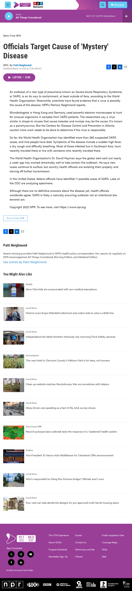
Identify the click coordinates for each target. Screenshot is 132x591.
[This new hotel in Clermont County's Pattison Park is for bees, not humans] (13, 361)
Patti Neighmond (22, 65)
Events (78, 535)
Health (29, 284)
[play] (8, 16)
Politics (29, 450)
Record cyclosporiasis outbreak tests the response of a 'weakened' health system (71, 431)
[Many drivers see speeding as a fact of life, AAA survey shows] (13, 409)
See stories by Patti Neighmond (25, 262)
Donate (119, 5)
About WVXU (55, 542)
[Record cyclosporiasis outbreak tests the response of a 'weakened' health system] (13, 432)
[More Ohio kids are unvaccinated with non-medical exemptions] (13, 290)
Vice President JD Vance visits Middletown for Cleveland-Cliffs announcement (69, 455)
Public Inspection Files (113, 535)
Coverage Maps (110, 542)
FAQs (104, 549)
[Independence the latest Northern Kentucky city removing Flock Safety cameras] (13, 338)
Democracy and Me (84, 549)
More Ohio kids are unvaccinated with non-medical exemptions (61, 289)
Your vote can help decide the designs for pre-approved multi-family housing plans (72, 503)
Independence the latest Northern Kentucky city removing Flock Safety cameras (70, 336)
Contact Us (80, 542)
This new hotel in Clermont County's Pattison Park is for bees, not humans (68, 360)
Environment (32, 355)
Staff (104, 556)
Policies (79, 556)
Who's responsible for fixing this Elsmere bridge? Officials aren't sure (65, 479)
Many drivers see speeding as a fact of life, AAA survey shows (61, 408)
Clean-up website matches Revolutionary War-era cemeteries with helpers (67, 384)
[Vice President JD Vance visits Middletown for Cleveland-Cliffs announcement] (13, 456)
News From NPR (12, 35)
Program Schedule (58, 549)
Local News (31, 308)
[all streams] (127, 16)
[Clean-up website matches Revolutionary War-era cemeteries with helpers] (13, 385)
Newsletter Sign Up (58, 556)
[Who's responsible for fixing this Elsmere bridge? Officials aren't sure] (13, 480)
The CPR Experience (59, 535)
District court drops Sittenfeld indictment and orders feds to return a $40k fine (70, 313)
